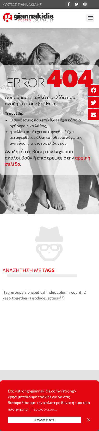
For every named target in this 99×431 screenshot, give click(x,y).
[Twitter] (76, 4)
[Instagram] (84, 4)
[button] (93, 90)
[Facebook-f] (68, 4)
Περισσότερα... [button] (43, 409)
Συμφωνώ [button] (44, 420)
